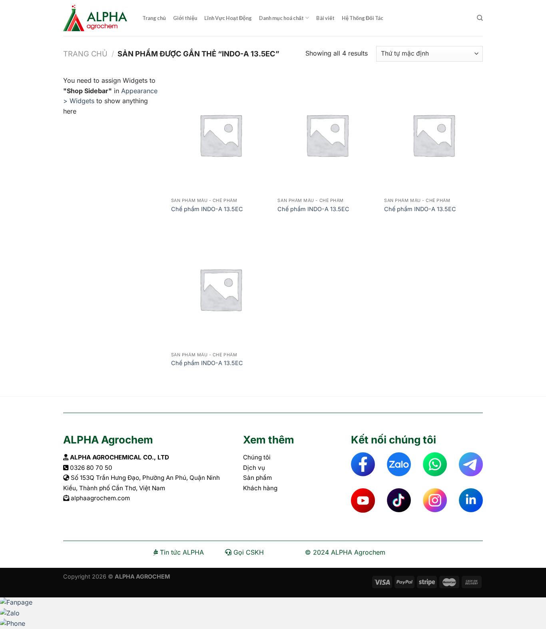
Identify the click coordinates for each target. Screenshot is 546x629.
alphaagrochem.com (100, 498)
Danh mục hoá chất (281, 18)
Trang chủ (154, 18)
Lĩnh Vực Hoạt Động (228, 18)
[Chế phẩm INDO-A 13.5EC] (220, 135)
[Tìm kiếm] (480, 18)
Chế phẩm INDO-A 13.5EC (207, 209)
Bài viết (325, 18)
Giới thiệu (185, 18)
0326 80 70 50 (91, 467)
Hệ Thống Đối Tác (362, 18)
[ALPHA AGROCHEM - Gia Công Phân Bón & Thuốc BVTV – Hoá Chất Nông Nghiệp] (96, 18)
